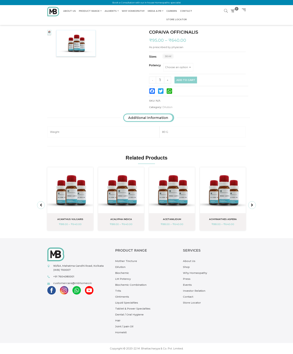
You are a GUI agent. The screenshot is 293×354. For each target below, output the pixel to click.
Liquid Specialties (126, 302)
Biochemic (122, 273)
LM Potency (123, 278)
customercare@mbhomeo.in (72, 283)
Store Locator (192, 302)
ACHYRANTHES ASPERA (223, 219)
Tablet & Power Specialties (132, 308)
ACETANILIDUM (172, 219)
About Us (189, 261)
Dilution (167, 107)
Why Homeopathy (195, 273)
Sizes (153, 56)
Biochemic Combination (130, 284)
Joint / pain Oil (124, 326)
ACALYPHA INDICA (121, 219)
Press (186, 278)
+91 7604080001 (63, 276)
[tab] (148, 117)
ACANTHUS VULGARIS (70, 219)
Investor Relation (194, 290)
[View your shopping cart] (233, 11)
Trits (118, 290)
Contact (188, 296)
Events (187, 284)
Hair (118, 320)
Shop (186, 267)
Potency (155, 65)
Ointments (122, 296)
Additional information (148, 118)
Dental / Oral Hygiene (129, 314)
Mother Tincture (126, 261)
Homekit (121, 332)
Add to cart (185, 80)
